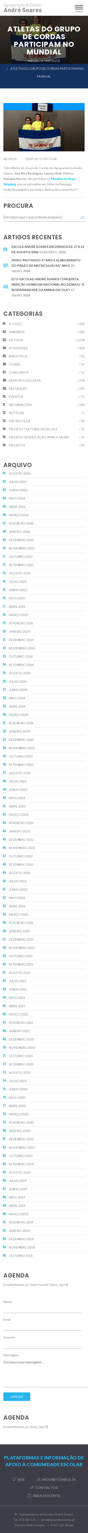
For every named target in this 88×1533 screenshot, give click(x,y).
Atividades (18, 348)
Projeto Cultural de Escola (33, 429)
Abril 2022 (17, 906)
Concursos (19, 372)
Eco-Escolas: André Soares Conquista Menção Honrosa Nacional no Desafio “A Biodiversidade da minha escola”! (48, 284)
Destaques (18, 388)
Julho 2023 (18, 781)
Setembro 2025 (21, 565)
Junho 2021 (18, 989)
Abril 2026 (17, 507)
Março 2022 (18, 914)
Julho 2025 (18, 581)
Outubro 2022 (21, 856)
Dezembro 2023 (21, 740)
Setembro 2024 (21, 665)
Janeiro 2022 (19, 931)
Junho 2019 (18, 1189)
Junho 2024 (18, 690)
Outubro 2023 (21, 756)
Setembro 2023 (21, 764)
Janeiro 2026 (19, 531)
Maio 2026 (17, 498)
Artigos (53, 61)
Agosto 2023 (19, 773)
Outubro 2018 (21, 1255)
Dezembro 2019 (21, 1139)
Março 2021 (18, 1014)
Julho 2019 (18, 1181)
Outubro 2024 (21, 656)
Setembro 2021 (21, 964)
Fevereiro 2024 (21, 723)
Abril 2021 (17, 1006)
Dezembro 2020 (21, 1039)
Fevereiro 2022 (21, 923)
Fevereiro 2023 (21, 823)
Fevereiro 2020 (21, 1122)
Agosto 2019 (19, 1172)
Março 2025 (18, 615)
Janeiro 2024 (19, 731)
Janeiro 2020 (19, 1131)
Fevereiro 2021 (21, 1022)
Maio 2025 (17, 598)
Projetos (17, 445)
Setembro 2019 (21, 1164)
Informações (20, 405)
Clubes (14, 364)
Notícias (16, 413)
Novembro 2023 (22, 748)
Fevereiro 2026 (21, 523)
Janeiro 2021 (19, 1031)
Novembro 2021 (22, 948)
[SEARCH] (83, 217)
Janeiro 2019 (19, 1231)
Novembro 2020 (22, 1047)
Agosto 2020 (19, 1072)
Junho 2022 (18, 889)
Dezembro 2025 (21, 540)
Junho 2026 (18, 490)
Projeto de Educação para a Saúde (39, 437)
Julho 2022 (18, 881)
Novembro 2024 (22, 648)
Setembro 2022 (21, 864)
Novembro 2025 (22, 548)
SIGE (21, 1479)
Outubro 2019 (21, 1156)
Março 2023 (18, 814)
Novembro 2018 (22, 1247)
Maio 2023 (17, 798)
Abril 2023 (17, 806)
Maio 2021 (17, 998)
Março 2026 (18, 515)
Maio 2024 (17, 698)
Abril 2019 (17, 1206)
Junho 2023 (18, 789)
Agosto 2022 (19, 873)
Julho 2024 (18, 681)
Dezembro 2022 (21, 839)
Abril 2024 (17, 706)
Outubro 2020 (21, 1056)
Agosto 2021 (19, 973)
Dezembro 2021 (21, 939)
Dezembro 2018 (21, 1239)
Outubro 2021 (21, 956)
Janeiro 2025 (19, 631)
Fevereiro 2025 (21, 623)
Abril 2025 (17, 606)
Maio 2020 (17, 1097)
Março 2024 (18, 715)
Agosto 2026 (19, 473)
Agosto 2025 (19, 573)
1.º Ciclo (15, 324)
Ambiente (17, 332)
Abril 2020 (17, 1106)
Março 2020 (18, 1114)
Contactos (46, 1487)
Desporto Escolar (41, 159)
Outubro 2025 (21, 556)
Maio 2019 (17, 1197)
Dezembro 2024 (21, 640)
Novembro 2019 (22, 1147)
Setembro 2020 (21, 1064)
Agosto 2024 (19, 673)
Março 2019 (18, 1214)
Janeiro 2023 (19, 831)
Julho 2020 (18, 1081)
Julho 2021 (18, 981)
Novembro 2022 (22, 848)
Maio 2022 (17, 898)
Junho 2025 (18, 590)
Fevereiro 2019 (21, 1222)
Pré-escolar (19, 421)
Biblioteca (18, 356)
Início (33, 61)
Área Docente (46, 1495)
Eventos (16, 397)
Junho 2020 (18, 1089)
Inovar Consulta (59, 1479)
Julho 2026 (18, 482)
